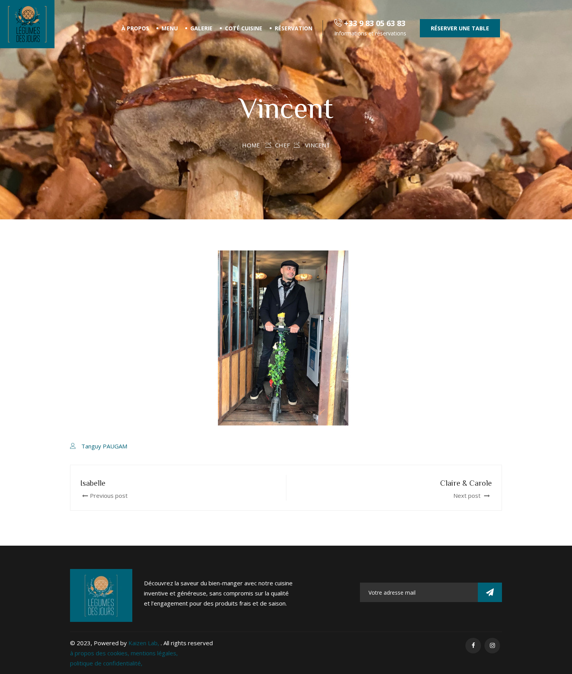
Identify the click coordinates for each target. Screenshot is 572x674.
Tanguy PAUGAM (104, 446)
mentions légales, (154, 653)
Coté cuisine (243, 28)
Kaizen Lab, (144, 643)
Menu (169, 28)
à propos (135, 28)
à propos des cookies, (100, 653)
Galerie (201, 28)
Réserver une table (460, 28)
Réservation (293, 28)
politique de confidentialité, (106, 663)
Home (251, 145)
